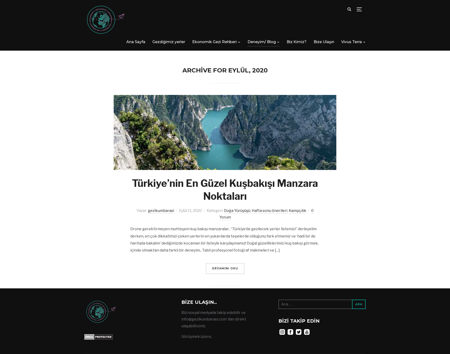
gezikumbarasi (161, 210)
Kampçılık (297, 210)
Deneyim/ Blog (262, 42)
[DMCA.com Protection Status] (98, 337)
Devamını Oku (225, 268)
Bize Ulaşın (324, 42)
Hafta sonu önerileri (269, 210)
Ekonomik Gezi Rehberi (214, 42)
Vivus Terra (351, 42)
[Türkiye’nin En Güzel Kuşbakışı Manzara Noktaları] (225, 98)
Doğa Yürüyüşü (237, 210)
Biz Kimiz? (297, 42)
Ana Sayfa (135, 42)
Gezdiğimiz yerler (168, 42)
